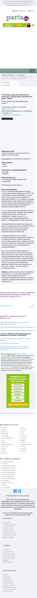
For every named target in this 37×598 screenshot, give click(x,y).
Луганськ (5, 446)
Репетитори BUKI (8, 581)
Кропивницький (7, 444)
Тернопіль (24, 436)
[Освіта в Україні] (18, 18)
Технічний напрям (7, 461)
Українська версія (12, 495)
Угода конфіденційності (22, 499)
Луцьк (4, 448)
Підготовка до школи (9, 587)
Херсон (23, 442)
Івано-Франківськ (7, 438)
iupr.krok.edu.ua (10, 109)
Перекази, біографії (9, 531)
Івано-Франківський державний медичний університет (18, 327)
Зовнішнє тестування (9, 524)
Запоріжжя (5, 436)
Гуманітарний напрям (8, 466)
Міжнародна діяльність (9, 470)
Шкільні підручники (9, 556)
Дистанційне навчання (10, 558)
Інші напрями (6, 487)
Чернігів (23, 451)
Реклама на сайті (8, 591)
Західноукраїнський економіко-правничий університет (18, 330)
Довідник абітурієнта (8, 75)
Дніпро (4, 429)
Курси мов (6, 549)
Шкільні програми (8, 537)
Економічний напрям (8, 468)
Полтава (23, 429)
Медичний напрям (7, 476)
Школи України (7, 562)
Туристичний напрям (8, 474)
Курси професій (8, 551)
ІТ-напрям (5, 464)
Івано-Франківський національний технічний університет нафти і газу (14, 323)
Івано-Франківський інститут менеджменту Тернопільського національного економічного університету (14, 348)
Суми (22, 434)
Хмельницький (25, 444)
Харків (23, 440)
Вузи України (21, 75)
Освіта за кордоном (9, 553)
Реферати (6, 560)
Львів (3, 451)
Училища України (8, 528)
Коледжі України (8, 526)
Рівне (22, 432)
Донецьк (4, 432)
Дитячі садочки (7, 583)
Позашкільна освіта (9, 533)
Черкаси (23, 446)
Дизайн (4, 485)
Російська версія (23, 495)
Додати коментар (5, 305)
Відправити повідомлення (12, 115)
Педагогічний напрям (8, 472)
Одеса (23, 427)
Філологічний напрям (8, 478)
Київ (3, 440)
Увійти (32, 11)
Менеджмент (6, 480)
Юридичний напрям (8, 483)
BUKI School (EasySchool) (7, 577)
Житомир (5, 434)
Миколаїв (5, 453)
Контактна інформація (10, 589)
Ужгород (23, 438)
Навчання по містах (9, 585)
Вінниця (4, 427)
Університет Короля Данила (10, 343)
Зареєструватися (20, 11)
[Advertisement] (18, 47)
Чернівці (23, 448)
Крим (3, 442)
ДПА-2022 (6, 574)
